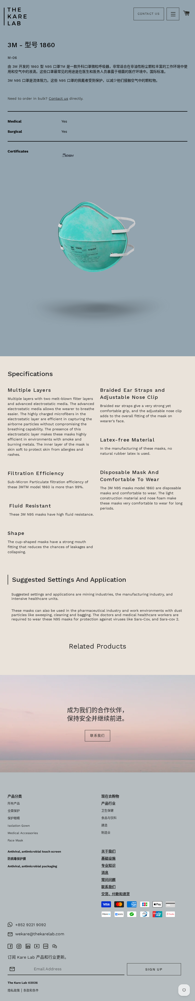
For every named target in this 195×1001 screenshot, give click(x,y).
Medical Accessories (23, 833)
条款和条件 (31, 990)
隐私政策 (14, 990)
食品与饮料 (109, 818)
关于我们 (108, 851)
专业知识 (108, 865)
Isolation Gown (19, 825)
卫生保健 (107, 810)
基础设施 (108, 858)
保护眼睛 (14, 818)
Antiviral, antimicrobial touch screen (34, 851)
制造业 (105, 833)
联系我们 (97, 735)
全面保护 (14, 811)
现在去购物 (110, 796)
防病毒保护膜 (17, 859)
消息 (104, 873)
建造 (104, 825)
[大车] (186, 13)
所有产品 (14, 803)
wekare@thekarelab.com (38, 933)
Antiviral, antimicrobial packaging (32, 866)
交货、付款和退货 (115, 894)
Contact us (58, 98)
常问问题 (108, 880)
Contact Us (149, 13)
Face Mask (15, 840)
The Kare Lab (17, 983)
